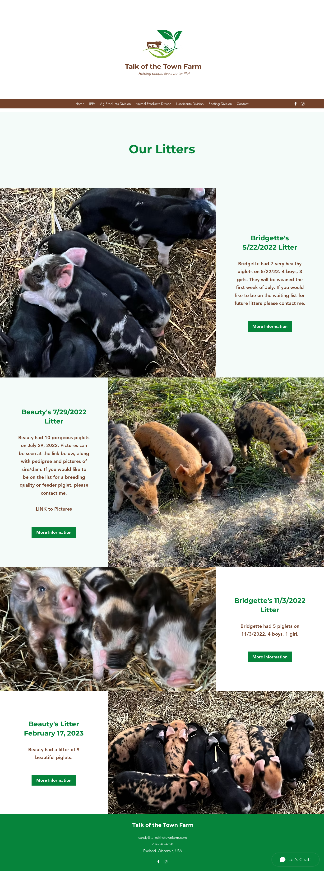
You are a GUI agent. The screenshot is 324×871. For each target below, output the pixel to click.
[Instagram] (302, 103)
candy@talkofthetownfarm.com (162, 837)
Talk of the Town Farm (163, 66)
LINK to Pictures (54, 509)
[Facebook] (295, 103)
